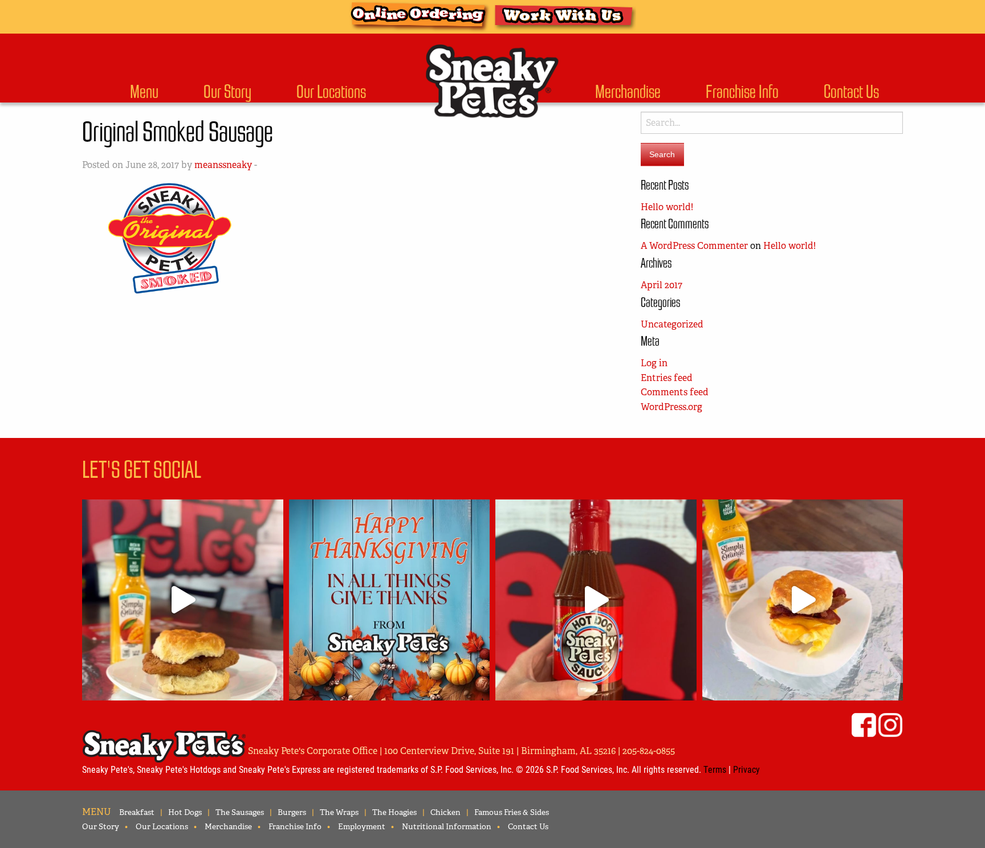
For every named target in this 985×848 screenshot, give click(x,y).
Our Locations (331, 92)
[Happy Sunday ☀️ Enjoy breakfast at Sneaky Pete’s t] (802, 599)
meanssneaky (223, 165)
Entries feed (667, 378)
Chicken (445, 812)
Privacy (746, 769)
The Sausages (239, 812)
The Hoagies (394, 812)
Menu (144, 92)
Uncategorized (672, 324)
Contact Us (851, 92)
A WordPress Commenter (694, 246)
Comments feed (675, 392)
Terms (714, 769)
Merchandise (628, 92)
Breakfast (136, 812)
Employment (361, 826)
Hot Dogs (185, 812)
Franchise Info (742, 92)
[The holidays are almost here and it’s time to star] (596, 599)
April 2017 (661, 285)
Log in (654, 363)
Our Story (227, 92)
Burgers (292, 812)
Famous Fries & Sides (511, 812)
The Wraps (339, 812)
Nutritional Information (446, 826)
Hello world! (667, 207)
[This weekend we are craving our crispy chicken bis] (182, 599)
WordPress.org (671, 407)
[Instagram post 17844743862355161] (389, 599)
